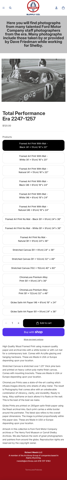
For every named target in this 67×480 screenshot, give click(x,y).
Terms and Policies (33, 470)
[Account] (56, 7)
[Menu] (3, 7)
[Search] (10, 7)
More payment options (33, 339)
